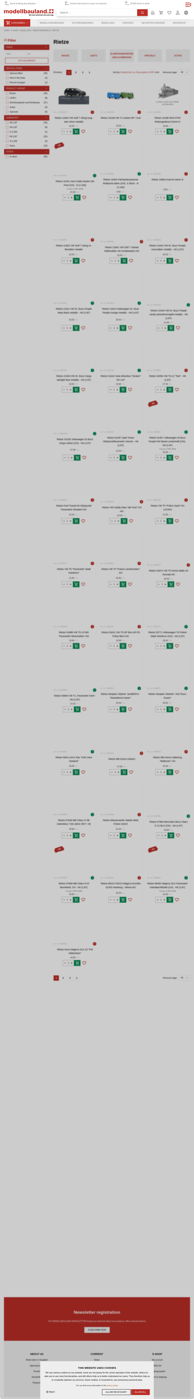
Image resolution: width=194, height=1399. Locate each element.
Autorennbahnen (82, 23)
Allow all (140, 1392)
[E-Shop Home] (28, 12)
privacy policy (112, 1385)
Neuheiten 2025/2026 (153, 23)
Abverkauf (179, 23)
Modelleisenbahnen (52, 23)
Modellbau (108, 23)
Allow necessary (116, 1392)
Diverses (128, 23)
